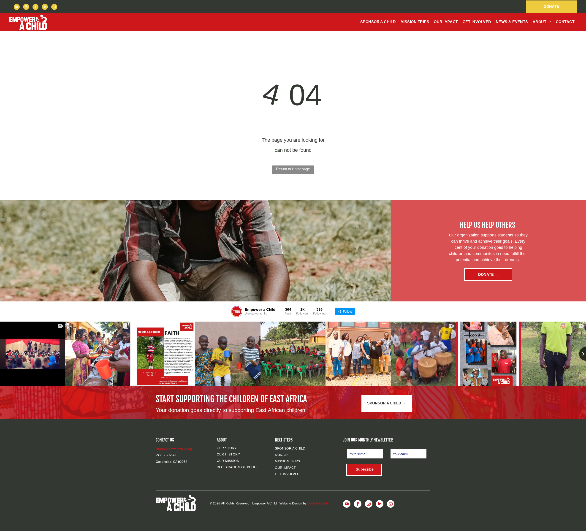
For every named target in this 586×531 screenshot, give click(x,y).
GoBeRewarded (319, 503)
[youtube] (17, 7)
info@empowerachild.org (174, 449)
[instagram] (26, 7)
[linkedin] (45, 7)
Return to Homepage (293, 169)
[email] (54, 7)
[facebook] (35, 7)
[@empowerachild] (236, 311)
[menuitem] (378, 22)
